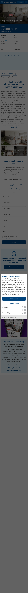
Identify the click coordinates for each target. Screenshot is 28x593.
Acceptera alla (14, 298)
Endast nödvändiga (14, 303)
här (18, 294)
